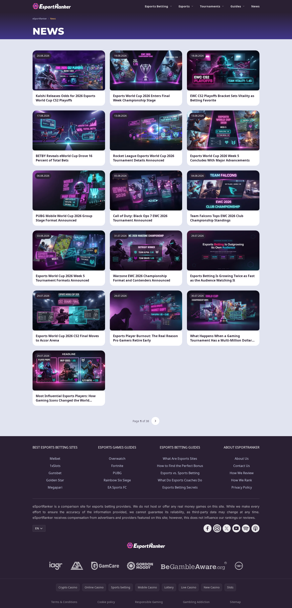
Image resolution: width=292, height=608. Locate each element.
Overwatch (117, 458)
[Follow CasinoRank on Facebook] (208, 528)
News (255, 6)
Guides (235, 6)
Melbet (55, 458)
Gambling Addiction (196, 602)
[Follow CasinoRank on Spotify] (246, 528)
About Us (242, 458)
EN (37, 528)
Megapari (55, 487)
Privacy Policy (241, 487)
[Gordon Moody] (140, 566)
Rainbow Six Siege (117, 480)
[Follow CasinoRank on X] (227, 528)
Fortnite (117, 466)
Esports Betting (156, 6)
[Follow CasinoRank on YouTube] (236, 528)
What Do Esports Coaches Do (180, 480)
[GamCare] (105, 566)
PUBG (117, 473)
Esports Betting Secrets (180, 487)
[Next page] (155, 421)
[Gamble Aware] (194, 566)
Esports (184, 6)
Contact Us (241, 466)
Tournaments (210, 6)
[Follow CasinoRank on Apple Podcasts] (255, 528)
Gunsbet (55, 473)
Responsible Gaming (149, 602)
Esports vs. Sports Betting (180, 473)
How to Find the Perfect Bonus (180, 466)
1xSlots (55, 466)
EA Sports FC (117, 487)
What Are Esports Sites (180, 458)
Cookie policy (106, 602)
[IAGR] (56, 566)
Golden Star (55, 480)
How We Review (242, 473)
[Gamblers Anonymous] (77, 566)
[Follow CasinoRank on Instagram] (217, 528)
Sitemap (235, 602)
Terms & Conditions (64, 602)
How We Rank (241, 480)
